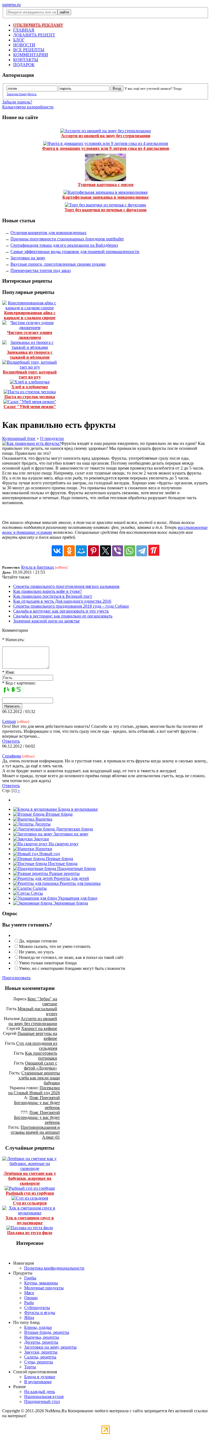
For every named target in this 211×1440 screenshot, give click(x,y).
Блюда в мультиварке (77, 809)
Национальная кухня (43, 1396)
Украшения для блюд (77, 898)
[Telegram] (141, 550)
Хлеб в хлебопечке (29, 386)
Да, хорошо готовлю (38, 941)
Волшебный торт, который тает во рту (30, 374)
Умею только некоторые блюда (48, 963)
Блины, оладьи (38, 1327)
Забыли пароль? (17, 102)
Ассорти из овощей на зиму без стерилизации (105, 135)
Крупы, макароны (41, 1283)
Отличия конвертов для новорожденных (48, 232)
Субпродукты (37, 1307)
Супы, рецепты (38, 1362)
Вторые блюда (59, 814)
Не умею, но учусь (36, 952)
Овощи (31, 1297)
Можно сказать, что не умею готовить (54, 946)
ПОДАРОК (24, 64)
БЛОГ (18, 40)
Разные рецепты (64, 873)
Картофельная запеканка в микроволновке (105, 197)
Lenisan (9, 721)
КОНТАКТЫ (25, 59)
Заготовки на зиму (27, 258)
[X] (105, 550)
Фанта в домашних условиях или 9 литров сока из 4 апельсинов (105, 148)
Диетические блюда (74, 829)
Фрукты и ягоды (39, 1312)
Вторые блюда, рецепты (46, 1332)
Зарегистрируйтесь (22, 94)
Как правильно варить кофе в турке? (47, 591)
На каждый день (39, 1391)
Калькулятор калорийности (28, 107)
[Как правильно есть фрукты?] (31, 443)
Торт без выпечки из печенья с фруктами (105, 209)
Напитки (43, 848)
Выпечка (43, 819)
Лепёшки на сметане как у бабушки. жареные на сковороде (30, 1178)
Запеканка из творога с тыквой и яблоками (29, 355)
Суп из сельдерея (30, 1203)
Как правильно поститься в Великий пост (52, 596)
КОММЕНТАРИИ (30, 54)
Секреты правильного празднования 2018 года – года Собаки (71, 606)
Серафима (11, 756)
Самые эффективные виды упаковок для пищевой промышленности (74, 251)
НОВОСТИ (24, 45)
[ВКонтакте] (57, 550)
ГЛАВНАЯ (23, 30)
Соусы (36, 893)
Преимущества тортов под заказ (40, 270)
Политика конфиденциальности (54, 1268)
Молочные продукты (44, 1287)
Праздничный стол (42, 1401)
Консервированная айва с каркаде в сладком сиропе (29, 315)
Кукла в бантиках (37, 567)
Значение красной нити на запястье (46, 621)
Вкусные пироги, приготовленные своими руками (58, 264)
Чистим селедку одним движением (29, 335)
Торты (30, 1367)
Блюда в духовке (39, 1376)
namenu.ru (11, 4)
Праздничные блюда (76, 868)
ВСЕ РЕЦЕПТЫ (28, 49)
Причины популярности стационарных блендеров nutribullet (67, 239)
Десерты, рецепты (41, 1342)
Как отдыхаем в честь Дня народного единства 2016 (62, 601)
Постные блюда (62, 863)
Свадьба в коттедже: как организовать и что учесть (61, 611)
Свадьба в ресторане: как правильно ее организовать (62, 616)
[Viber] (117, 550)
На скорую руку (63, 843)
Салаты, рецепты (40, 1357)
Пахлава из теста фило (29, 1232)
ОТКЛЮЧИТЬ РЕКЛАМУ (38, 25)
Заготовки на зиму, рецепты (50, 1347)
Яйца (29, 1317)
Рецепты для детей (71, 878)
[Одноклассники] (69, 550)
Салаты (39, 888)
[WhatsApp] (129, 550)
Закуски (41, 839)
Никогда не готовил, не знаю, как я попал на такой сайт (71, 957)
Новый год (49, 853)
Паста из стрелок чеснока (29, 396)
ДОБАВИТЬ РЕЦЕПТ (34, 35)
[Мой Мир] (81, 550)
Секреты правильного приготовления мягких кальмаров (66, 586)
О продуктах (52, 438)
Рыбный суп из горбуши (30, 1193)
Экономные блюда (70, 903)
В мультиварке (38, 1381)
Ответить (11, 741)
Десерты (42, 824)
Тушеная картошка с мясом (106, 184)
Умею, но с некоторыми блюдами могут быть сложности (72, 968)
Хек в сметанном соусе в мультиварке (29, 1220)
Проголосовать (16, 977)
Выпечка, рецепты (41, 1337)
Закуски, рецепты (40, 1352)
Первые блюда (59, 858)
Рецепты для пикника (80, 883)
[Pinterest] (93, 550)
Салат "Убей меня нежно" (30, 406)
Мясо (29, 1292)
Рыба (29, 1302)
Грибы (30, 1278)
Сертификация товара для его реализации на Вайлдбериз (64, 245)
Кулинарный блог (19, 438)
